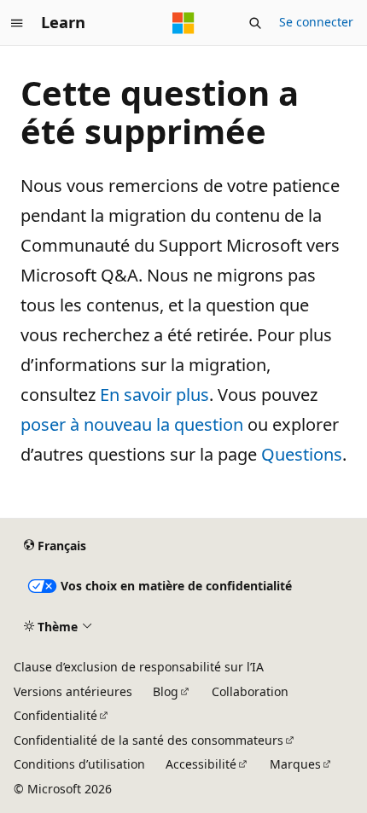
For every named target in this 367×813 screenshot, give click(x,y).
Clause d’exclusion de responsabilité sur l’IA (139, 667)
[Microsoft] (183, 23)
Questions (301, 454)
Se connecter (316, 22)
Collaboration (250, 691)
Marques (295, 764)
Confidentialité (55, 715)
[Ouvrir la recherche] (255, 23)
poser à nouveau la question (131, 424)
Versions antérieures (73, 691)
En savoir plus (154, 394)
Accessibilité (201, 764)
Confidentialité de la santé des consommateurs (148, 740)
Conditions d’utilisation (79, 764)
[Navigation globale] (17, 23)
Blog (165, 691)
